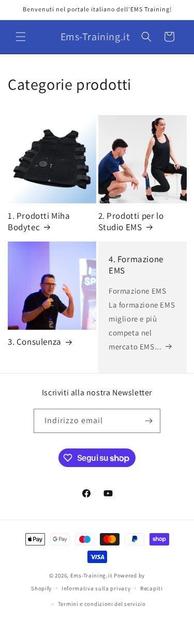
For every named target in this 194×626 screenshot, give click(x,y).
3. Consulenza (35, 341)
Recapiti (151, 588)
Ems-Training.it (91, 575)
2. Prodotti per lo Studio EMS (131, 221)
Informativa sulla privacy (96, 588)
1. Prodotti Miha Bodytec (39, 221)
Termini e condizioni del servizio (102, 603)
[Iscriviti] (148, 421)
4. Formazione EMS (136, 264)
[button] (20, 36)
